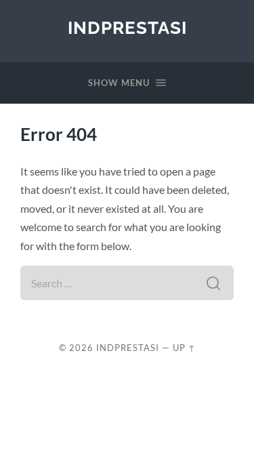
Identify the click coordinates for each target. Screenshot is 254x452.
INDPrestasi (127, 27)
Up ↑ (184, 347)
